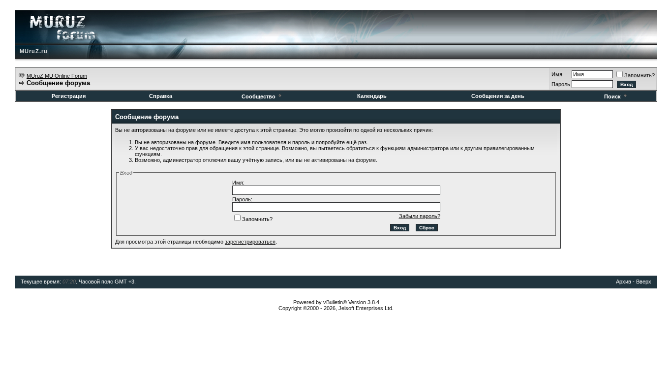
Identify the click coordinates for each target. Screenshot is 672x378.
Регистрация (69, 96)
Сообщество (258, 96)
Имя (556, 74)
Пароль (560, 84)
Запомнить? (639, 75)
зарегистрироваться (250, 242)
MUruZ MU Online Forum (57, 76)
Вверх (643, 281)
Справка (160, 96)
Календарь (372, 96)
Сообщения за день (497, 96)
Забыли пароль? (419, 216)
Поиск (612, 96)
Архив (623, 281)
